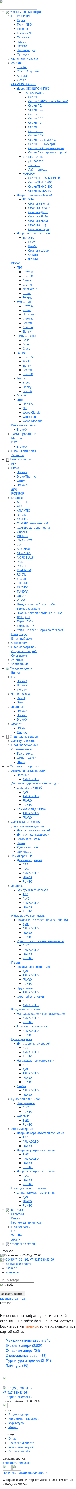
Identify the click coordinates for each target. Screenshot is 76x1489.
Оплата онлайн (19, 1451)
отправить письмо (16, 1463)
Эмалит (16, 724)
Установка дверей (22, 1244)
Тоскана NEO (26, 33)
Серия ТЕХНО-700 (40, 182)
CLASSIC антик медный (32, 523)
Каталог (11, 1268)
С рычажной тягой (30, 788)
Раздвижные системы (26, 1009)
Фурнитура (16, 1423)
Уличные (17, 660)
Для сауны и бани (23, 741)
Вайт (31, 242)
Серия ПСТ (35, 131)
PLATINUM (24, 570)
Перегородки (26, 50)
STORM (22, 583)
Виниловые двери (23, 425)
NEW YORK (24, 553)
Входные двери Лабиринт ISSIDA (39, 613)
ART (19, 506)
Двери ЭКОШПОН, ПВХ (33, 88)
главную (32, 1326)
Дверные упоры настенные (36, 1171)
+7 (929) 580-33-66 (42, 1259)
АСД (14, 489)
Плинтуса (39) (17, 1365)
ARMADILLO (31, 779)
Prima (27, 293)
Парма (21, 42)
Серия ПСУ (35, 135)
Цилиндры (24, 852)
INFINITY (22, 536)
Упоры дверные (22, 1129)
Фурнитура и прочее (24, 766)
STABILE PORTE (33, 157)
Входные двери (20, 459)
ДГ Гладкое (35, 161)
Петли (21, 843)
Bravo (26, 383)
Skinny (27, 331)
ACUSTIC (22, 502)
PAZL (20, 562)
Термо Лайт (25, 621)
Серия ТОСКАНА (39, 191)
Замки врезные (21, 856)
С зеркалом (19, 643)
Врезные (23, 775)
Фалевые (23, 1116)
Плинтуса (16, 1210)
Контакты (12, 1272)
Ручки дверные (27, 847)
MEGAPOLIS (25, 549)
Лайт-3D (34, 165)
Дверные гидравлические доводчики (37, 783)
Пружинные (25, 988)
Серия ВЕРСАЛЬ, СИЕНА (44, 178)
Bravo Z (22, 485)
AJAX (26, 792)
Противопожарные (24, 745)
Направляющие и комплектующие (41, 1014)
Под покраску (20, 1227)
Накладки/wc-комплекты (28, 916)
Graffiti (27, 285)
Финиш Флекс (26, 336)
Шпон (21, 400)
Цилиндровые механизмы (29, 1188)
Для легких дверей (29, 860)
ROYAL (21, 574)
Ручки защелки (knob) (26, 1099)
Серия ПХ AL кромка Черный (48, 152)
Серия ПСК (35, 123)
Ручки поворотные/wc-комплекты (40, 941)
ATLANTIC (23, 510)
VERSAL (22, 600)
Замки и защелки (29, 839)
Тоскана (22, 29)
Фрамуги (23, 54)
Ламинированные (23, 434)
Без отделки (25, 754)
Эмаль (21, 378)
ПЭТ (19, 267)
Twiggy (27, 297)
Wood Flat (29, 417)
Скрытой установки (30, 997)
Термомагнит (26, 626)
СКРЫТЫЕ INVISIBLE (24, 59)
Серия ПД (35, 105)
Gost (26, 340)
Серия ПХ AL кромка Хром (46, 148)
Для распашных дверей (33, 835)
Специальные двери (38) (26, 1355)
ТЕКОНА (28, 199)
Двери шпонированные (33, 233)
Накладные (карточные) (33, 967)
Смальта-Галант (39, 208)
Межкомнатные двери (25, 12)
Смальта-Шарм (38, 229)
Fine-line (28, 404)
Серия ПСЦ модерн (41, 144)
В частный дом (21, 638)
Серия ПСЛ (35, 127)
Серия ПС (34, 114)
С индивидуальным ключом (36, 1193)
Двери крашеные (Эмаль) (34, 195)
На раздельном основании (35, 1060)
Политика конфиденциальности (25, 1473)
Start (26, 361)
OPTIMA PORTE (21, 16)
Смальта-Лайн (38, 216)
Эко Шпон (24, 302)
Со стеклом (19, 655)
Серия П (34, 97)
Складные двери (20, 668)
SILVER (21, 579)
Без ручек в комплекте (32, 890)
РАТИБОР (17, 493)
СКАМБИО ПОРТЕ (23, 84)
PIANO (21, 566)
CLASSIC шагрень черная (34, 528)
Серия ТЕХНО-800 (40, 186)
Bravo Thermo (26, 476)
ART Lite (22, 76)
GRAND (22, 532)
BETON (21, 515)
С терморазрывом (24, 647)
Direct (27, 344)
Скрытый (17, 1214)
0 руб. (9, 1285)
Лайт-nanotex (37, 169)
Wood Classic (31, 412)
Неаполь (23, 46)
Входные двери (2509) (24, 1345)
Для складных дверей (26, 822)
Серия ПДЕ (35, 110)
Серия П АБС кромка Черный (48, 101)
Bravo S (28, 319)
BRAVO (16, 263)
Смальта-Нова (38, 221)
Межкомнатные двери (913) (29, 1340)
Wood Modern (32, 421)
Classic (27, 280)
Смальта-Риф (37, 225)
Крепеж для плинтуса (26, 1222)
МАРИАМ (29, 174)
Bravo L (22, 715)
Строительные (21, 749)
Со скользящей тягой (32, 809)
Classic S (22, 80)
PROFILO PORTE (33, 93)
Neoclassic (30, 289)
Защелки (17, 886)
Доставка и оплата (18, 1264)
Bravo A (28, 272)
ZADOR (16, 63)
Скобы (21, 1086)
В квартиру (19, 634)
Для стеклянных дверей (27, 826)
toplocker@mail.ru (19, 1397)
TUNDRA (22, 592)
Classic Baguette (28, 71)
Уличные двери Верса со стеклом (40, 630)
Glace (26, 348)
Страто (33, 255)
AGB (25, 864)
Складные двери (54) (23, 1350)
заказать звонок (12, 1294)
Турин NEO (24, 24)
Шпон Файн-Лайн (23, 451)
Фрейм (33, 259)
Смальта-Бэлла (38, 204)
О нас (12, 1439)
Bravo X (28, 276)
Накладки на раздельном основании (42, 920)
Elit (25, 408)
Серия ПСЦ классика (42, 140)
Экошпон (17, 455)
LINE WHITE (25, 540)
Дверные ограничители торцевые (40, 1133)
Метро (13, 1427)
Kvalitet (22, 67)
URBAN (22, 596)
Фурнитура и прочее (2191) (28, 1360)
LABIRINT (17, 498)
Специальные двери (23, 736)
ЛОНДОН (23, 617)
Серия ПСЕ (35, 118)
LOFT (20, 545)
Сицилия (23, 37)
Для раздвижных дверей (34, 830)
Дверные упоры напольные (36, 1150)
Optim (21, 481)
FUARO (27, 800)
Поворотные (26, 1103)
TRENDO (22, 587)
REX (13, 464)
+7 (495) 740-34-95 (16, 1259)
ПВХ (14, 442)
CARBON (22, 519)
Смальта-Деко (38, 212)
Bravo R (22, 472)
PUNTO (28, 805)
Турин (21, 20)
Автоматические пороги (28, 771)
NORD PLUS (25, 557)
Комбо (32, 246)
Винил (21, 353)
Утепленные (19, 664)
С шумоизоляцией (24, 651)
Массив (22, 395)
